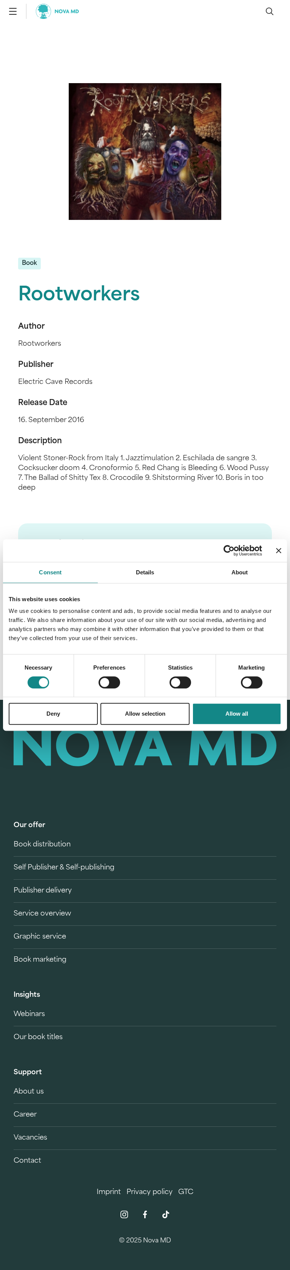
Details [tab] (145, 572)
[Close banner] (278, 550)
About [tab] (239, 572)
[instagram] (124, 1214)
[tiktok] (165, 1214)
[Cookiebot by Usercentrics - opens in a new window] (229, 550)
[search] (269, 11)
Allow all (236, 713)
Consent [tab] (50, 572)
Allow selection (145, 713)
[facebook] (145, 1214)
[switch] (109, 682)
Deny (53, 713)
